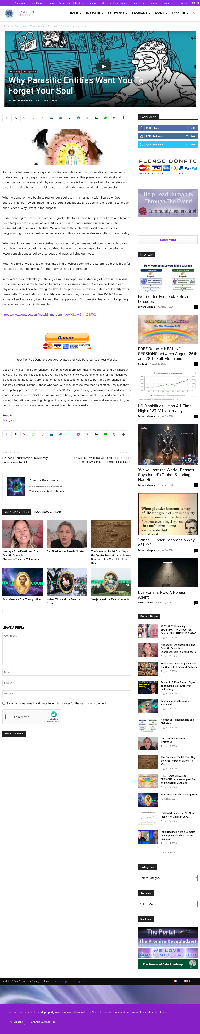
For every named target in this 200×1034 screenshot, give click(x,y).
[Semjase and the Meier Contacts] (111, 582)
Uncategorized (29, 71)
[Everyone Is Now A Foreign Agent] (168, 572)
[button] (194, 13)
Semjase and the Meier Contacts (110, 599)
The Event (93, 13)
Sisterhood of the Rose (71, 2)
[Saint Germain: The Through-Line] (22, 582)
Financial (153, 2)
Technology (137, 2)
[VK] (60, 118)
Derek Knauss (145, 602)
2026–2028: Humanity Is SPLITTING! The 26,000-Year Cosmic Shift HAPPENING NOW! (178, 630)
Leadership (169, 2)
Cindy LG (142, 363)
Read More (168, 239)
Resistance (116, 13)
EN (178, 981)
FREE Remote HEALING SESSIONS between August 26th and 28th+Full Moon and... (167, 354)
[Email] (69, 118)
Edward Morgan (146, 306)
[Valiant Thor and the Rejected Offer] (67, 582)
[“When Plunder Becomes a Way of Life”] (168, 514)
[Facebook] (6, 118)
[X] (15, 118)
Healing (92, 2)
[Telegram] (78, 118)
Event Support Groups (43, 2)
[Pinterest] (24, 118)
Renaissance (120, 2)
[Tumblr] (114, 118)
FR (188, 981)
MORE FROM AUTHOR (47, 512)
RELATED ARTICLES (17, 512)
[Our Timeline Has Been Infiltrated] (67, 534)
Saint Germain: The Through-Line (21, 599)
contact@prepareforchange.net (68, 981)
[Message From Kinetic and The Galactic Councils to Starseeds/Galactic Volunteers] (22, 534)
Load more (166, 852)
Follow (190, 136)
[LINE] (105, 118)
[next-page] (11, 611)
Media (105, 2)
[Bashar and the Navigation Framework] (148, 706)
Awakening (21, 25)
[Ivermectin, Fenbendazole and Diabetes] (168, 277)
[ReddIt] (42, 118)
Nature (183, 2)
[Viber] (87, 118)
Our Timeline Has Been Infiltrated (66, 551)
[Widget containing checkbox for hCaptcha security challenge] (31, 716)
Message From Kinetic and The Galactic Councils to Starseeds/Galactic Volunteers (20, 555)
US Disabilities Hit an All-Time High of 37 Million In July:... (165, 408)
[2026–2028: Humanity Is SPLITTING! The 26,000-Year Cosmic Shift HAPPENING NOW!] (148, 631)
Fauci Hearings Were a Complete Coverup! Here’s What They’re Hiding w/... (179, 835)
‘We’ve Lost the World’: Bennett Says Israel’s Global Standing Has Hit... (166, 475)
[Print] (96, 118)
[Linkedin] (51, 118)
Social (159, 13)
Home (74, 13)
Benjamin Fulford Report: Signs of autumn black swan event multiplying (178, 686)
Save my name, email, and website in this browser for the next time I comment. (56, 703)
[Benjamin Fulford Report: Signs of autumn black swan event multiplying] (148, 687)
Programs (139, 13)
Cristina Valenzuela (22, 100)
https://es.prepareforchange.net (45, 486)
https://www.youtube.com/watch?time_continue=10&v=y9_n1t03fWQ (49, 314)
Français (8, 420)
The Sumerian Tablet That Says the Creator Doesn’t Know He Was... (179, 761)
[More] (123, 118)
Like (192, 127)
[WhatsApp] (33, 118)
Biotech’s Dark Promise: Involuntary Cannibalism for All (25, 460)
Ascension (20, 2)
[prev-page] (4, 611)
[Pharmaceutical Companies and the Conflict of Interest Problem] (148, 669)
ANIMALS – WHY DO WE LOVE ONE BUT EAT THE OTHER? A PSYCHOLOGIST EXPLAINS (102, 460)
